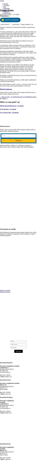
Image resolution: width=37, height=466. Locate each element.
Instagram (8, 328)
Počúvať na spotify (5, 290)
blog (4, 7)
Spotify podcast (10, 329)
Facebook (8, 314)
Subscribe (18, 351)
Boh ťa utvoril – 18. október (8, 97)
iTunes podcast (10, 331)
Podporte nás (6, 13)
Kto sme (5, 3)
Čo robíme (6, 5)
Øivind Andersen (6, 89)
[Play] (10, 20)
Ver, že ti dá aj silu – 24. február (9, 112)
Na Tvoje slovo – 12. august (8, 109)
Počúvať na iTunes (5, 292)
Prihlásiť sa (18, 140)
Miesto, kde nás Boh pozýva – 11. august (11, 106)
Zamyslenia (6, 8)
